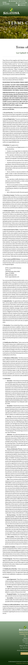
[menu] (26, 2)
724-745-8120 (6, 3)
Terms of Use (25, 663)
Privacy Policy (19, 663)
